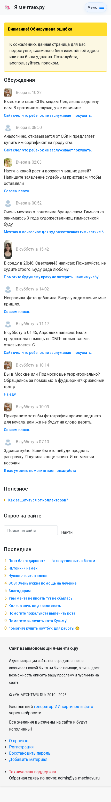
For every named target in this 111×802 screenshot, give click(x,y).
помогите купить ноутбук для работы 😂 (44, 628)
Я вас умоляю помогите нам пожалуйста (40, 471)
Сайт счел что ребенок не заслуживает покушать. (48, 115)
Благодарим (20, 591)
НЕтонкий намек (23, 568)
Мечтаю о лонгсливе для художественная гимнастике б (54, 232)
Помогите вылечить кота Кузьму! (38, 621)
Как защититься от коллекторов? (38, 500)
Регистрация (21, 747)
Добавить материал (28, 759)
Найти (67, 532)
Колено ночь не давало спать (35, 606)
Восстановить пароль (29, 753)
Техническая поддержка (32, 771)
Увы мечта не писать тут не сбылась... (42, 598)
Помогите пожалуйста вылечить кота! (42, 613)
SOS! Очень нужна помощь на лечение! (43, 583)
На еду (10, 394)
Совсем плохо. (17, 191)
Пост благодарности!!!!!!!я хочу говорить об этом (52, 561)
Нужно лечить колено (28, 576)
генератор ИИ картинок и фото (63, 706)
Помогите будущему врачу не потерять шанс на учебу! (51, 277)
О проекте (18, 740)
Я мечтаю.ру (24, 7)
